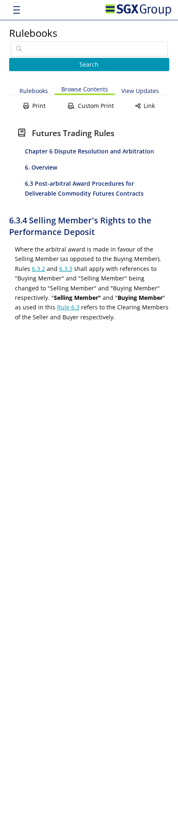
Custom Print (96, 106)
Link (149, 106)
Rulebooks (33, 33)
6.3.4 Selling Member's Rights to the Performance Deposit (80, 226)
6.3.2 (38, 269)
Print (39, 106)
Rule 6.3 (68, 307)
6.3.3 (65, 269)
